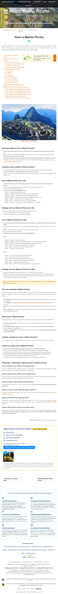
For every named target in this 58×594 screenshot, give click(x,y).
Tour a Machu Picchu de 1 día (12, 62)
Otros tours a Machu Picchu (9, 77)
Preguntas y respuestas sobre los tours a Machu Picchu (16, 87)
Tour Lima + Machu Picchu (11, 79)
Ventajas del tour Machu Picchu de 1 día (14, 63)
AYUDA (44, 1)
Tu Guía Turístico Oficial (8, 528)
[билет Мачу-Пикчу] (38, 18)
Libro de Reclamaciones (37, 561)
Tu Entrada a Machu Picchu (9, 501)
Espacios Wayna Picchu (36, 546)
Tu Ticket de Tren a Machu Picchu (11, 514)
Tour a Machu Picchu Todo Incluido (40, 528)
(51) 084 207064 (14, 568)
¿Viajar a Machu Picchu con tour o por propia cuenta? (17, 98)
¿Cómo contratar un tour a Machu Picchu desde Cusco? (18, 91)
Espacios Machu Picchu (25, 546)
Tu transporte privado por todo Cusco (41, 501)
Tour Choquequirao (9, 75)
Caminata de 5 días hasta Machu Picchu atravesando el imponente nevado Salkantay (31, 302)
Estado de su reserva (31, 553)
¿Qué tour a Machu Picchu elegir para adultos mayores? (18, 94)
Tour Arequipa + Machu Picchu (12, 81)
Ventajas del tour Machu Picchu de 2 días (14, 67)
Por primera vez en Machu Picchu (10, 479)
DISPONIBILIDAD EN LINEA (24, 1)
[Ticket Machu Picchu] (26, 18)
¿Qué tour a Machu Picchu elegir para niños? (15, 96)
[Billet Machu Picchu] (29, 18)
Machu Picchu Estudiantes (24, 549)
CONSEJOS (51, 1)
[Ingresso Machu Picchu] (23, 18)
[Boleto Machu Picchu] (20, 18)
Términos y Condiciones (27, 561)
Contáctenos (46, 561)
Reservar (29, 5)
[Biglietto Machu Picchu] (36, 18)
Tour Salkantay (8, 72)
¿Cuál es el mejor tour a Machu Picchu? (12, 86)
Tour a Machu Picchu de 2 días (12, 65)
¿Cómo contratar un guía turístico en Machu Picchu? (17, 92)
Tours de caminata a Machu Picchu (11, 69)
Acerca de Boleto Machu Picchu (14, 561)
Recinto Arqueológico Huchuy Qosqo (45, 479)
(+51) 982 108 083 (30, 568)
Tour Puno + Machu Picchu (11, 82)
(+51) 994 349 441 (48, 568)
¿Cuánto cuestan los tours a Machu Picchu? (13, 84)
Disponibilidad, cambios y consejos (39, 549)
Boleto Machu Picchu (29, 11)
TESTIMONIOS (37, 1)
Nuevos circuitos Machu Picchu (12, 546)
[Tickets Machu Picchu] (32, 18)
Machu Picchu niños (12, 549)
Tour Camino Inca (9, 70)
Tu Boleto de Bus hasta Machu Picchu (41, 514)
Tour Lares (7, 74)
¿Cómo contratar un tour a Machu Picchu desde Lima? (17, 89)
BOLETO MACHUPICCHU (8, 1)
